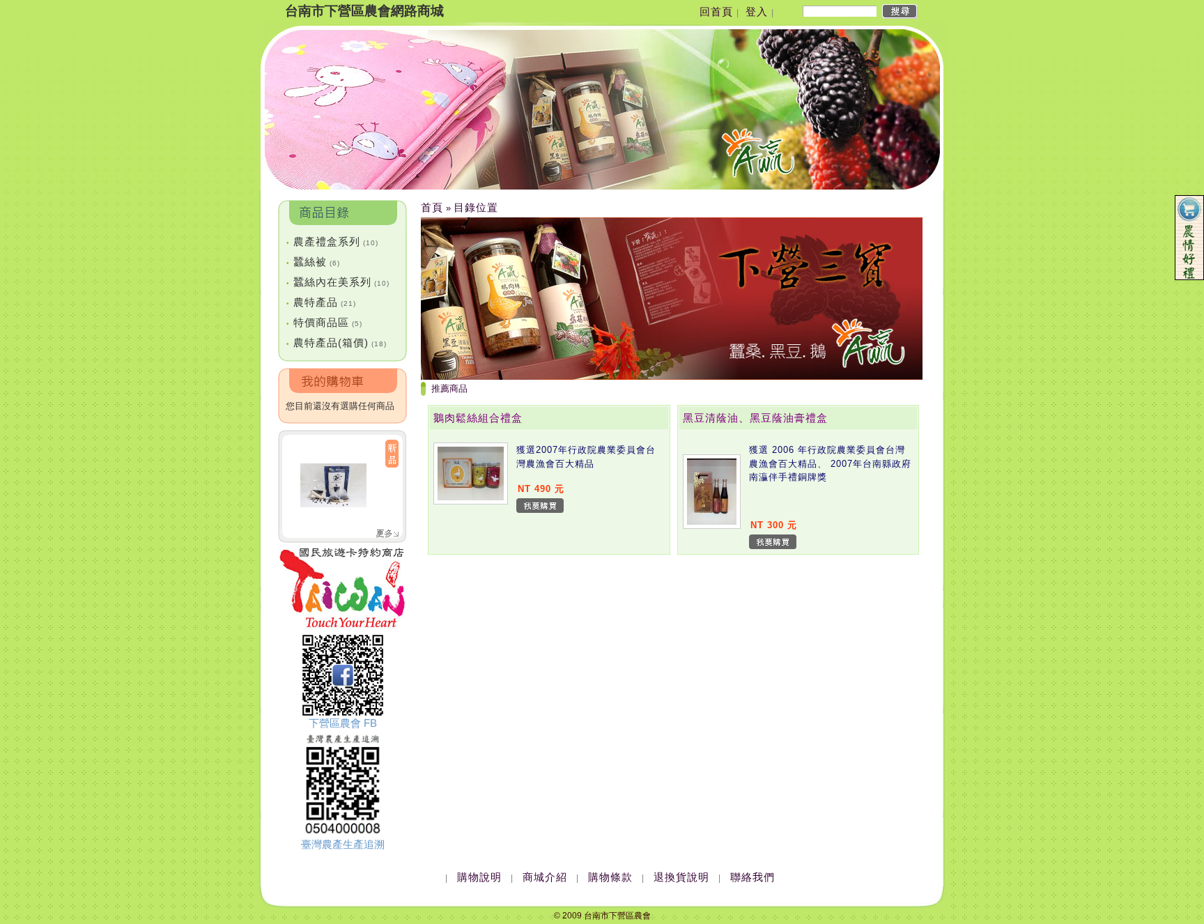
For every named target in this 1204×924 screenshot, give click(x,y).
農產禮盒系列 (332, 241)
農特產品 (321, 302)
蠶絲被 (313, 262)
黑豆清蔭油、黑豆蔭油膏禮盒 (755, 418)
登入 (757, 11)
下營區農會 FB (343, 723)
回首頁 (716, 11)
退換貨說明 (681, 877)
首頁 (432, 207)
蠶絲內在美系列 (337, 282)
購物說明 (479, 877)
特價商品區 (324, 322)
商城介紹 (545, 877)
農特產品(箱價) (336, 342)
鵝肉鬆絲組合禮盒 (478, 418)
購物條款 (610, 877)
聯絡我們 (752, 877)
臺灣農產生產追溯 (343, 844)
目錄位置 (476, 207)
